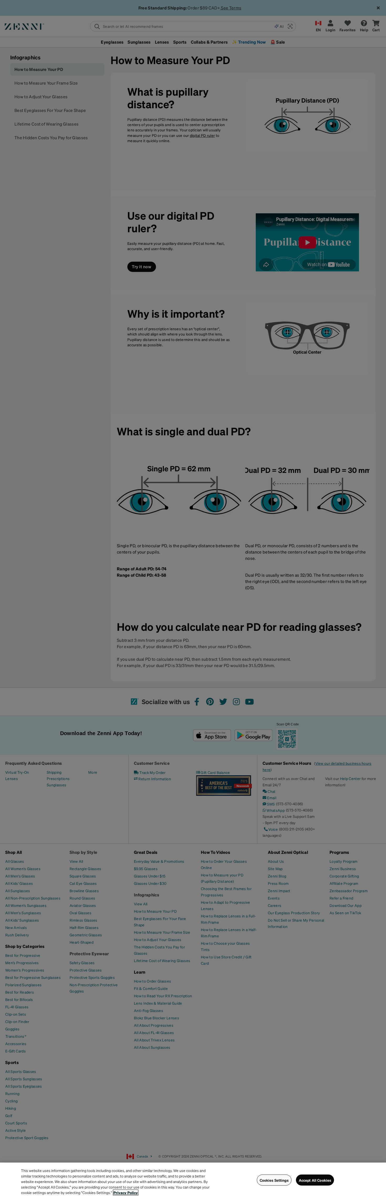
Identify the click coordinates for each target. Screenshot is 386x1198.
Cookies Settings (274, 1180)
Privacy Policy (125, 1192)
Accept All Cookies (315, 1180)
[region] (193, 1180)
